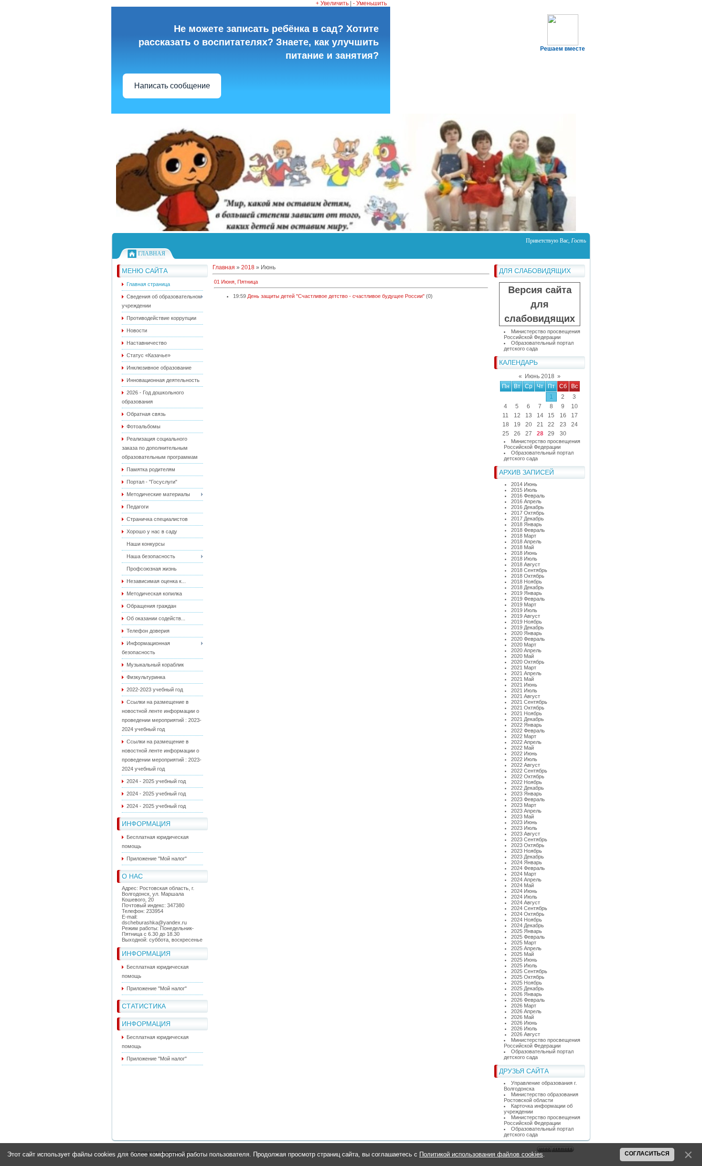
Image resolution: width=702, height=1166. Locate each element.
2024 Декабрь (527, 925)
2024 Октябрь (527, 914)
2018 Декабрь (527, 587)
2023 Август (525, 834)
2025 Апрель (526, 948)
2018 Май (522, 547)
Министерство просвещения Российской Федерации (542, 334)
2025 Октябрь (527, 977)
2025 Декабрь (527, 988)
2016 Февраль (528, 495)
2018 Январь (526, 524)
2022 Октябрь (527, 776)
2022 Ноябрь (526, 782)
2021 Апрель (526, 673)
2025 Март (523, 942)
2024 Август (525, 902)
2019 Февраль (528, 599)
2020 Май (522, 656)
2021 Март (523, 667)
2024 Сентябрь (529, 908)
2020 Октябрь (527, 662)
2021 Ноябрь (526, 713)
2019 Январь (526, 593)
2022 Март (523, 736)
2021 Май (522, 679)
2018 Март (523, 536)
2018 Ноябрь (526, 581)
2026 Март (523, 1005)
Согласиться (647, 1153)
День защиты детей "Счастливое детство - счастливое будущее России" (336, 296)
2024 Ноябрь (526, 919)
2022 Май (522, 748)
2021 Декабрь (527, 719)
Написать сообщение (172, 86)
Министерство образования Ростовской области (541, 1097)
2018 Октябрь (527, 576)
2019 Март (523, 604)
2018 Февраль (528, 530)
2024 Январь (526, 862)
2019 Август (525, 616)
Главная (151, 253)
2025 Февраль (528, 937)
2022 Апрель (526, 742)
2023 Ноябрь (526, 851)
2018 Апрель (526, 541)
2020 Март (523, 644)
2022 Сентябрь (529, 771)
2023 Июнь (524, 822)
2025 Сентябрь (529, 971)
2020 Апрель (526, 650)
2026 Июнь (524, 1023)
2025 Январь (526, 931)
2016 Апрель (526, 501)
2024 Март (523, 874)
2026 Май (522, 1017)
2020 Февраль (528, 639)
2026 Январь (526, 994)
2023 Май (522, 816)
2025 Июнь (524, 960)
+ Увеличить (332, 3)
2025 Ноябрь (526, 983)
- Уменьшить (370, 3)
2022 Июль (524, 759)
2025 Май (522, 954)
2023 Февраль (528, 799)
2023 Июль (524, 828)
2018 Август (525, 564)
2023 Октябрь (527, 845)
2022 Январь (526, 725)
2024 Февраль (528, 868)
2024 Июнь (524, 891)
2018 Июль (524, 559)
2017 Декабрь (527, 518)
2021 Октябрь (527, 707)
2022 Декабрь (527, 788)
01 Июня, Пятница (236, 282)
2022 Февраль (528, 730)
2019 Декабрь (527, 627)
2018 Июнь (524, 553)
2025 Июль (524, 965)
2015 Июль (524, 490)
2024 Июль (524, 897)
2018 (248, 267)
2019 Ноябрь (526, 622)
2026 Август (525, 1034)
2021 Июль (524, 690)
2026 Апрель (526, 1011)
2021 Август (525, 696)
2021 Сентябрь (529, 702)
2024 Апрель (526, 879)
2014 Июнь (524, 484)
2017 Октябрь (527, 513)
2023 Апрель (526, 811)
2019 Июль (524, 610)
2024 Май (522, 885)
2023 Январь (526, 793)
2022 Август (525, 765)
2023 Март (523, 805)
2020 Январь (526, 633)
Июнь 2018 (539, 376)
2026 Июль (524, 1028)
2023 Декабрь (527, 856)
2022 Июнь (524, 753)
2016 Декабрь (527, 507)
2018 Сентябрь (529, 570)
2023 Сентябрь (529, 839)
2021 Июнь (524, 685)
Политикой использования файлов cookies (481, 1154)
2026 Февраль (528, 1000)
